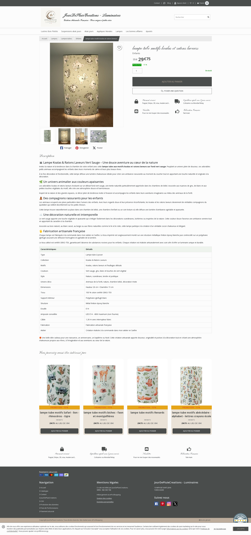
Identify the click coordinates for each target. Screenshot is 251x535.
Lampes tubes (66, 38)
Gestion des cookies (104, 498)
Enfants (78, 38)
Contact (157, 3)
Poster (99, 148)
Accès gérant (205, 520)
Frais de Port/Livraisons (49, 508)
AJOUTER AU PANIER (172, 81)
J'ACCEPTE (240, 529)
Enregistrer (84, 148)
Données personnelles (105, 502)
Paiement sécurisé (47, 511)
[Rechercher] (208, 17)
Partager (68, 148)
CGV (42, 501)
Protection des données (49, 505)
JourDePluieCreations (48, 498)
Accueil (44, 38)
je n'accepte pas (220, 529)
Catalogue (44, 491)
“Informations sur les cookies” (177, 529)
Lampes (54, 38)
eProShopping (97, 520)
